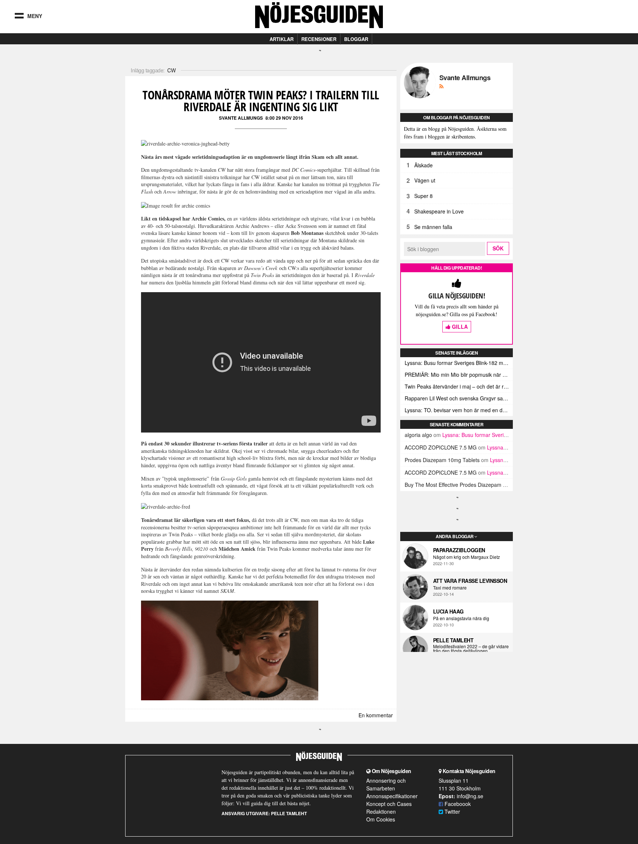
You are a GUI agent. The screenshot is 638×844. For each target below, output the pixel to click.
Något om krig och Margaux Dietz (466, 557)
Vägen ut (424, 180)
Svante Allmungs (241, 118)
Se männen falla (433, 226)
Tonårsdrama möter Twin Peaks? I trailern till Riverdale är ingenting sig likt (261, 101)
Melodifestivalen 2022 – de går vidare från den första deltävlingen (471, 648)
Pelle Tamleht (453, 640)
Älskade (423, 165)
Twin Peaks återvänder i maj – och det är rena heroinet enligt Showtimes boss (459, 386)
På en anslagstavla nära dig (461, 618)
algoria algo (418, 434)
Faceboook (457, 803)
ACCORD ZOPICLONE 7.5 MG (441, 447)
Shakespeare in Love (439, 211)
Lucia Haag (448, 611)
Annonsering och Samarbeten (386, 784)
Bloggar (356, 38)
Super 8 (423, 195)
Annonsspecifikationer (392, 796)
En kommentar (376, 715)
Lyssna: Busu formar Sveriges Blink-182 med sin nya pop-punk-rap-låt (459, 362)
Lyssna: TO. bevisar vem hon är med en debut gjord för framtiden (459, 410)
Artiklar (282, 38)
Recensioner (318, 38)
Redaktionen (381, 811)
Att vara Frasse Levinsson (470, 580)
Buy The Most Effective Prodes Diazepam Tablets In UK (469, 484)
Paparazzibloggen (459, 550)
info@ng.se (470, 796)
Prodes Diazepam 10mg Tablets (442, 460)
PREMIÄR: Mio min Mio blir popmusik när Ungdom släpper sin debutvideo (459, 374)
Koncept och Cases (389, 803)
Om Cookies (380, 819)
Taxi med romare (450, 587)
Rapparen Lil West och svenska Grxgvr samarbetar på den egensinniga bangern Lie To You (459, 398)
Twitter (451, 811)
